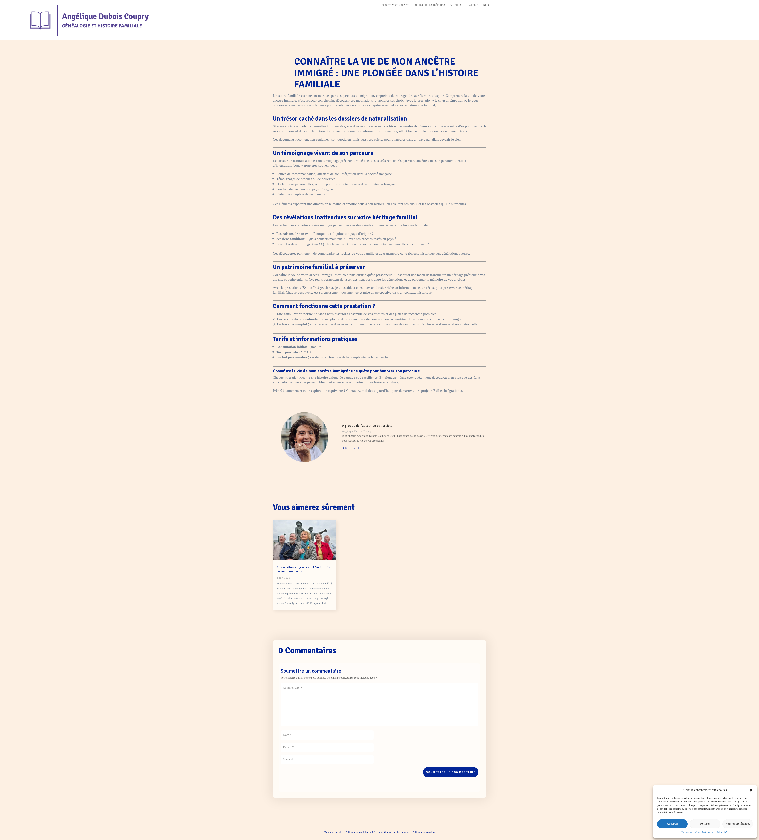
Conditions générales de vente (394, 832)
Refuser (705, 823)
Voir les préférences (738, 823)
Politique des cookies (424, 832)
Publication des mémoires (429, 6)
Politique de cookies (690, 832)
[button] (751, 790)
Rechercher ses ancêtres (394, 6)
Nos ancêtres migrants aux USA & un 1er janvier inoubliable (304, 569)
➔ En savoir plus (351, 448)
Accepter (672, 823)
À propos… (457, 6)
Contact (474, 6)
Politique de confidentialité (714, 832)
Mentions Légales (333, 832)
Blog (486, 6)
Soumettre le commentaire (450, 772)
